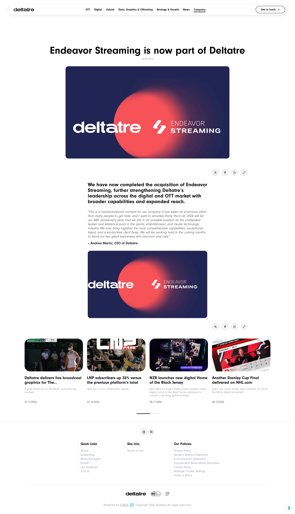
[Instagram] (151, 432)
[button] (257, 369)
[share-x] (215, 172)
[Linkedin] (144, 432)
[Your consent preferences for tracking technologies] (289, 508)
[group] (54, 372)
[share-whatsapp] (234, 172)
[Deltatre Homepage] (24, 9)
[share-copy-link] (244, 172)
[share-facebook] (225, 172)
